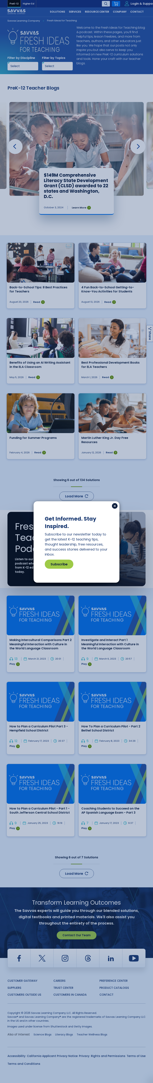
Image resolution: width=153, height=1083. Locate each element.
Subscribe (59, 564)
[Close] (115, 506)
